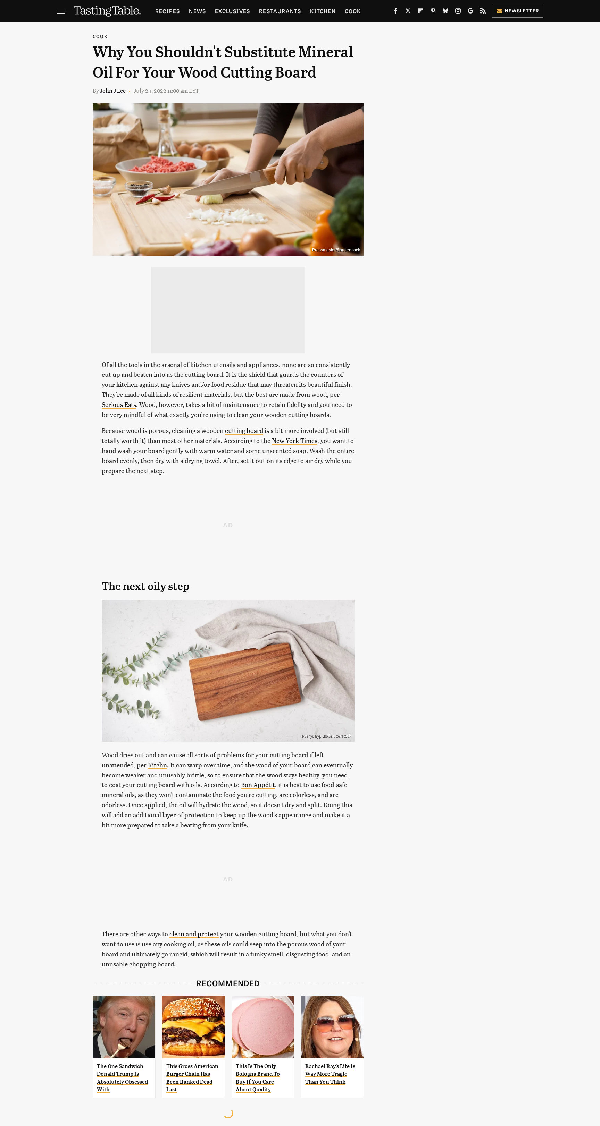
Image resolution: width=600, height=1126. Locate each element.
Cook (353, 11)
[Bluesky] (445, 12)
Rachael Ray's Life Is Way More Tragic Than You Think (330, 1074)
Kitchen (322, 11)
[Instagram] (458, 12)
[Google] (470, 12)
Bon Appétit (258, 784)
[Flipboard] (420, 12)
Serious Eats (119, 404)
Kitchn (157, 764)
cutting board (244, 430)
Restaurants (280, 11)
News (197, 11)
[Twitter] (408, 12)
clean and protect (194, 933)
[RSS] (483, 12)
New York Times (294, 440)
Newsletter (522, 10)
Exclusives (232, 11)
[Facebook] (395, 12)
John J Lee (113, 90)
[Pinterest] (433, 12)
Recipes (167, 11)
